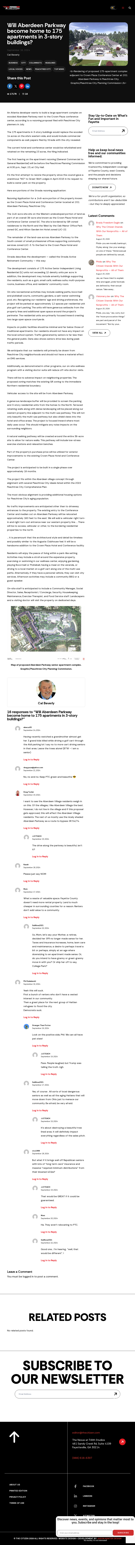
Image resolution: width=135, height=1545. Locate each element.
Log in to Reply (31, 759)
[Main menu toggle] (123, 8)
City (23, 63)
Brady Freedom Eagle (108, 222)
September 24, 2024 (31, 730)
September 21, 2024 (31, 770)
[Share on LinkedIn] (27, 86)
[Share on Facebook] (10, 86)
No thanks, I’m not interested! (95, 1540)
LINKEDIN (87, 1496)
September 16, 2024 (31, 984)
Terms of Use (16, 1503)
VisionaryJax (103, 296)
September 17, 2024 (31, 892)
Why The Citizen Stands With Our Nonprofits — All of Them (111, 231)
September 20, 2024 (49, 1218)
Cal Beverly (13, 54)
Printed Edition (18, 1490)
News (29, 69)
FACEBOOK (88, 1486)
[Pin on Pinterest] (22, 86)
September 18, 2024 (31, 867)
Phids (99, 261)
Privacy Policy (17, 1497)
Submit (123, 131)
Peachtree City (43, 69)
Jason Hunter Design (109, 1538)
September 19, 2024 (31, 795)
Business (13, 63)
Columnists (35, 63)
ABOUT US (14, 1484)
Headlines (50, 63)
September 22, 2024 (40, 928)
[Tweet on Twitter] (16, 86)
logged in (28, 1276)
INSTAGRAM (89, 1506)
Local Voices (16, 69)
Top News (59, 69)
